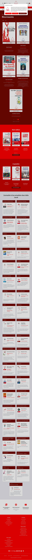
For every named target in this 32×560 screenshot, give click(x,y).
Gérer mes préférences (23, 13)
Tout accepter (8, 13)
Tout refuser (15, 13)
